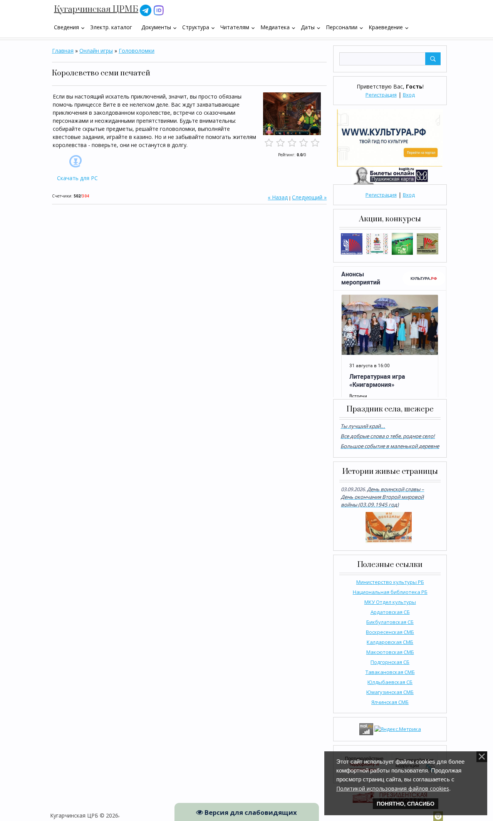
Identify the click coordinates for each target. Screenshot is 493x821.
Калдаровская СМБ (390, 642)
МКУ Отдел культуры (390, 602)
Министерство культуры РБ (390, 582)
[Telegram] (145, 9)
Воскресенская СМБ (390, 632)
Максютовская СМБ (390, 652)
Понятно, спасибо (405, 804)
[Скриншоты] (292, 113)
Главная (63, 50)
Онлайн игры (96, 50)
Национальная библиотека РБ (390, 592)
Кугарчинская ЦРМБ (96, 9)
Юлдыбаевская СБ (390, 682)
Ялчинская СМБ (390, 702)
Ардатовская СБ (390, 612)
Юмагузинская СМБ (390, 692)
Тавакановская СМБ (390, 672)
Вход (409, 94)
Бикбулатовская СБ (390, 622)
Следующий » (309, 197)
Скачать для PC (77, 178)
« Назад (278, 197)
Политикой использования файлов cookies (392, 788)
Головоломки (136, 50)
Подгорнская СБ (390, 662)
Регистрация (381, 94)
